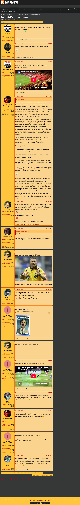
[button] (27, 9)
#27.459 (50, 307)
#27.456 (50, 228)
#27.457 (50, 251)
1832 (25, 22)
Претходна (5, 22)
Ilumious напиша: (20, 99)
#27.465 (50, 455)
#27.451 (50, 25)
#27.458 (50, 289)
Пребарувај (12, 11)
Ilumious (17, 27)
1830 (18, 22)
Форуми (13, 9)
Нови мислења (4, 11)
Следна (39, 22)
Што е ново (22, 9)
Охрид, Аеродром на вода (8, 247)
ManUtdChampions (6, 19)
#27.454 (50, 96)
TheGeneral (24, 27)
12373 (34, 22)
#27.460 (50, 342)
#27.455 (50, 201)
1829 (15, 22)
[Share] (47, 25)
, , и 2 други (28, 224)
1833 (29, 22)
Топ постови (32, 9)
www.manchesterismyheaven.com (8, 78)
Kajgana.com (5, 9)
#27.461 (50, 360)
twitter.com (11, 216)
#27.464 (50, 433)
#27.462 (50, 392)
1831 (22, 22)
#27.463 (50, 410)
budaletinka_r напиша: (21, 231)
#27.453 (50, 61)
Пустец (12, 326)
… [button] (31, 22)
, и (25, 57)
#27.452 (50, 43)
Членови (40, 9)
